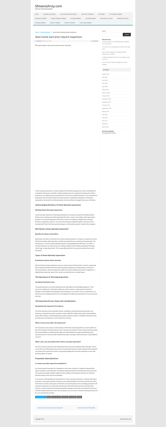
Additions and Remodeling (68, 14)
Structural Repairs (85, 22)
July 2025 (104, 114)
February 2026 (106, 92)
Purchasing (72, 397)
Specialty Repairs (70, 22)
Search (104, 31)
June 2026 (105, 80)
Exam (48, 397)
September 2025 (106, 108)
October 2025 (106, 105)
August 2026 (105, 74)
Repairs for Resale (123, 18)
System (79, 397)
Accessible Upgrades (49, 14)
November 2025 (106, 102)
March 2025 (105, 127)
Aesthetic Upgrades (88, 14)
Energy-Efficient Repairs (58, 18)
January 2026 (105, 95)
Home (37, 14)
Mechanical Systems (106, 18)
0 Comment (94, 41)
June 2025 (105, 117)
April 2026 (105, 86)
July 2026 (104, 77)
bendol (39, 41)
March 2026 (105, 89)
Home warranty (56, 397)
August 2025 (105, 111)
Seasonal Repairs (40, 22)
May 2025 (104, 120)
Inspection (65, 397)
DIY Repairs (101, 14)
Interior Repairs (91, 18)
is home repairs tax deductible (87, 408)
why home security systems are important (50, 408)
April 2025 (105, 123)
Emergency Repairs (41, 18)
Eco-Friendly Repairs (115, 14)
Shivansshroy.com (48, 6)
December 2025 (106, 99)
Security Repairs (55, 22)
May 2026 (104, 83)
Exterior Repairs (76, 18)
